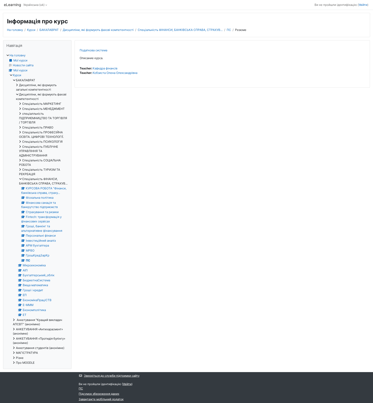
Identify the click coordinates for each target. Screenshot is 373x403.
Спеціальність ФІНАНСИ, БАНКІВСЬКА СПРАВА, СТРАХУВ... (180, 30)
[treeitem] (37, 209)
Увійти (363, 5)
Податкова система (93, 50)
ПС (229, 30)
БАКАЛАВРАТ (49, 30)
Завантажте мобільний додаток (101, 399)
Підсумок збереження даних (99, 394)
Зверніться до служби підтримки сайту (111, 376)
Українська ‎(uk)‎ (33, 5)
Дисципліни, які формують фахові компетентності (98, 30)
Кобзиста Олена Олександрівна (115, 73)
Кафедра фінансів (105, 68)
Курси (31, 30)
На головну (15, 30)
